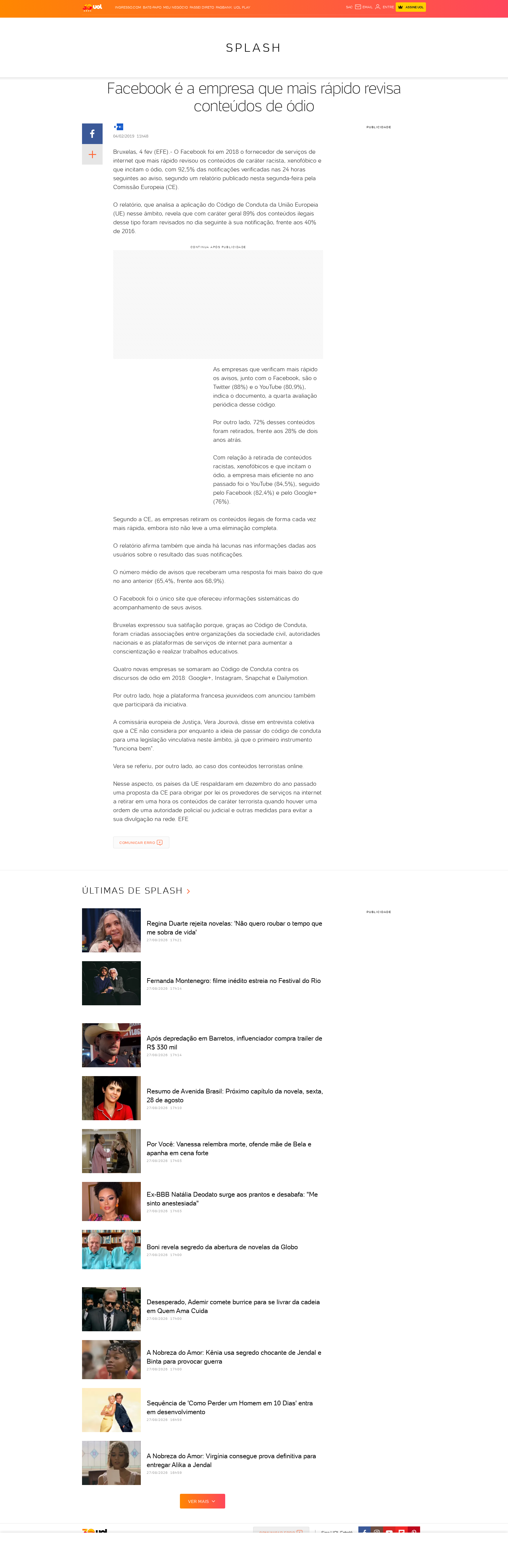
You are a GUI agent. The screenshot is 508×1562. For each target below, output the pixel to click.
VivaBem (297, 23)
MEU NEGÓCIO (175, 7)
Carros (186, 23)
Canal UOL (337, 23)
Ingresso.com (128, 7)
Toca (390, 23)
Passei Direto (202, 7)
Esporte (240, 23)
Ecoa (320, 23)
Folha (224, 23)
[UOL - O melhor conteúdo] (92, 7)
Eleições (128, 23)
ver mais (198, 1501)
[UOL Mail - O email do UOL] (364, 7)
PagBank (224, 7)
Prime (378, 23)
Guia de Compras (415, 23)
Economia (206, 23)
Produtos (93, 23)
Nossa (357, 23)
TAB (368, 23)
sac (349, 7)
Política (168, 23)
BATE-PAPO (152, 7)
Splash (258, 23)
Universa (277, 23)
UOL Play (242, 7)
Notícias (149, 23)
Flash (111, 23)
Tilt (311, 23)
